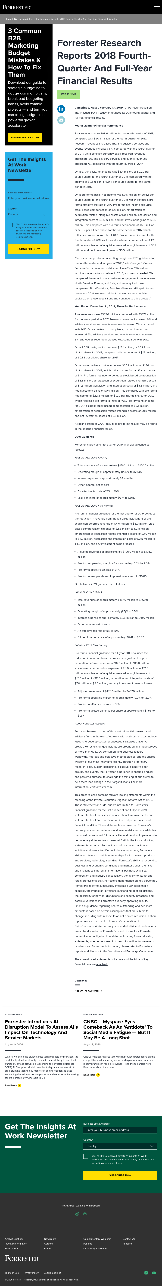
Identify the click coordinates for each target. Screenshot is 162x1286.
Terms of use (12, 1273)
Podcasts (127, 1243)
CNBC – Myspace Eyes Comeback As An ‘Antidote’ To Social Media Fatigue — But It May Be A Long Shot (118, 1029)
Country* (12, 208)
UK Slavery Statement (95, 1248)
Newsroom (20, 19)
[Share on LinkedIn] (61, 109)
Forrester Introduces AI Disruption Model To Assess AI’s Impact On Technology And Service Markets (41, 1029)
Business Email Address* (20, 192)
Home (8, 19)
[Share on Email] (61, 120)
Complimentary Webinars (97, 1239)
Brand (47, 1248)
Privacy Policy (31, 1273)
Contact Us (129, 1239)
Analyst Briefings (14, 1239)
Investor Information (16, 1243)
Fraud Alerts (11, 1248)
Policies (87, 1243)
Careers (48, 1243)
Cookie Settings (52, 1273)
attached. (102, 964)
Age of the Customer (87, 991)
